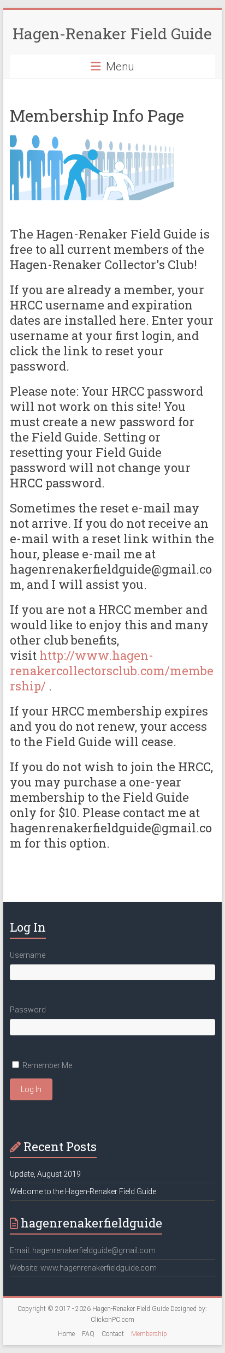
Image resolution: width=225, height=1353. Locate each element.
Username (27, 955)
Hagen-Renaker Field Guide (112, 33)
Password (28, 1009)
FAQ (88, 1334)
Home (66, 1334)
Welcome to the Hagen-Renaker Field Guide (83, 1191)
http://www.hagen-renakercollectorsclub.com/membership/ (112, 670)
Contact (113, 1334)
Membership (149, 1334)
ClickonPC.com (112, 1320)
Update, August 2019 (45, 1174)
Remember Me (47, 1065)
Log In (31, 1089)
